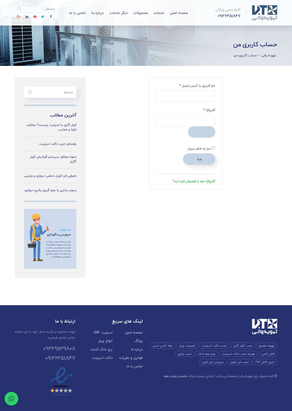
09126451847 (229, 16)
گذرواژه (205, 110)
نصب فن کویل (239, 361)
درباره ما (97, 13)
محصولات (140, 13)
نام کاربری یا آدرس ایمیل (193, 85)
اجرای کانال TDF (265, 361)
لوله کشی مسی (162, 345)
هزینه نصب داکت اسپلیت (238, 353)
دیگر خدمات (118, 13)
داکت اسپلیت (102, 357)
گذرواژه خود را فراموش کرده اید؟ (194, 181)
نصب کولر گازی (242, 345)
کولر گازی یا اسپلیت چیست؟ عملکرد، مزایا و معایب (51, 127)
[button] (11, 399)
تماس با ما (77, 13)
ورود (199, 159)
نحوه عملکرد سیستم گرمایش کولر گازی (53, 159)
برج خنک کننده (101, 349)
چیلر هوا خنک (206, 353)
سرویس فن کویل (213, 361)
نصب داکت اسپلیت (214, 345)
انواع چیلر (105, 341)
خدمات (159, 13)
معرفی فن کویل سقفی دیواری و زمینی (50, 175)
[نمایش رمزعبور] (201, 132)
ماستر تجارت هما (175, 376)
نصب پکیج (184, 353)
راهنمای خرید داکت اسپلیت (57, 144)
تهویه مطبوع (267, 345)
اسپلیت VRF (103, 332)
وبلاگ (139, 341)
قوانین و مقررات (131, 357)
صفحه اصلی (179, 13)
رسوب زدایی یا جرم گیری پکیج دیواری (50, 190)
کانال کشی (268, 353)
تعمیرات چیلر (187, 345)
